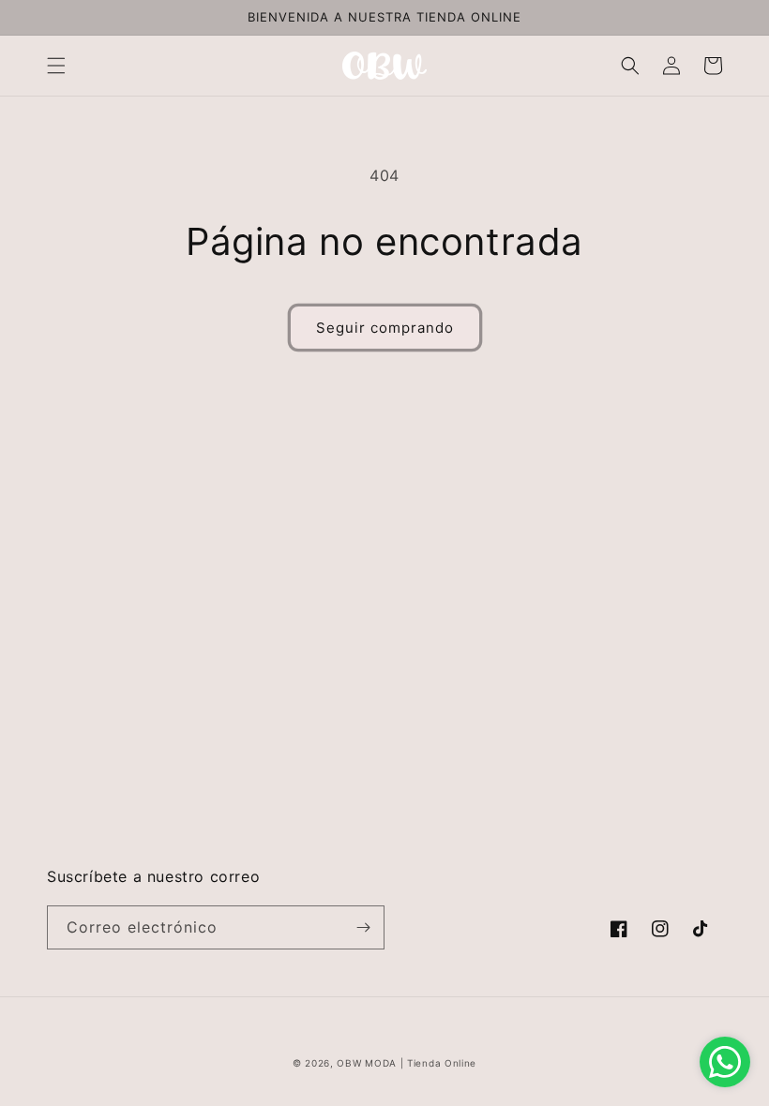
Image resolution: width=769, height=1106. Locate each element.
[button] (56, 65)
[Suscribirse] (363, 927)
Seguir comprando (385, 327)
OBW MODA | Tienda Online (406, 1063)
